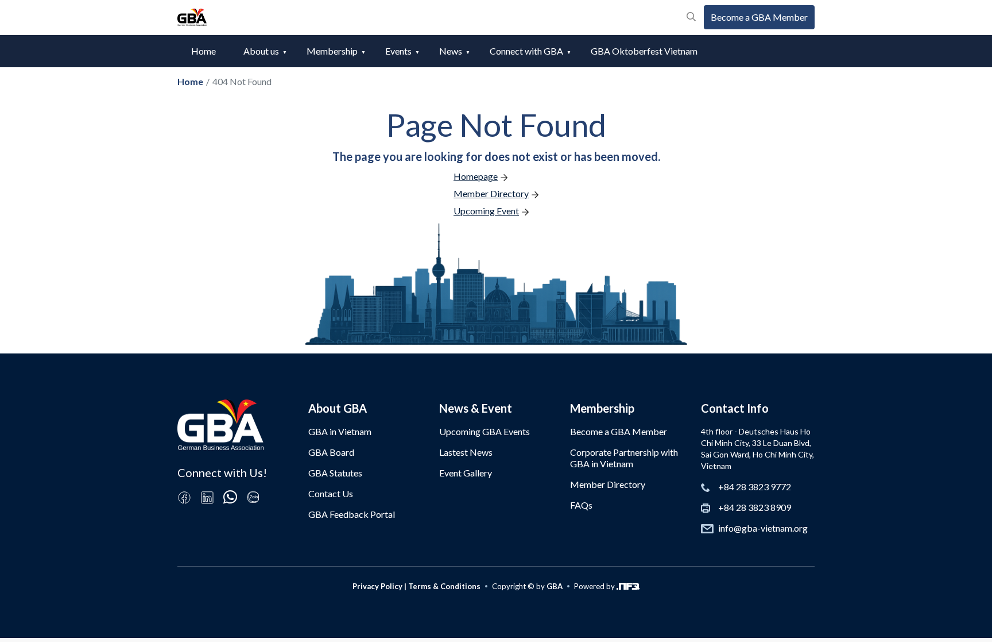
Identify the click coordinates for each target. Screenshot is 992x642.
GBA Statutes (335, 472)
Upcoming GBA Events (484, 431)
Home (203, 50)
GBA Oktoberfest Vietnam (644, 50)
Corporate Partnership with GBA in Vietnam (624, 458)
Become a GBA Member (759, 16)
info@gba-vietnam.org (763, 527)
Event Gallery (465, 472)
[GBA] (192, 17)
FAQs (581, 504)
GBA (555, 586)
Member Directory (607, 484)
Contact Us (330, 493)
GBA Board (331, 452)
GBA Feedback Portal (351, 514)
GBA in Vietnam (339, 431)
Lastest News (466, 452)
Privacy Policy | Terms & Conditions (416, 586)
